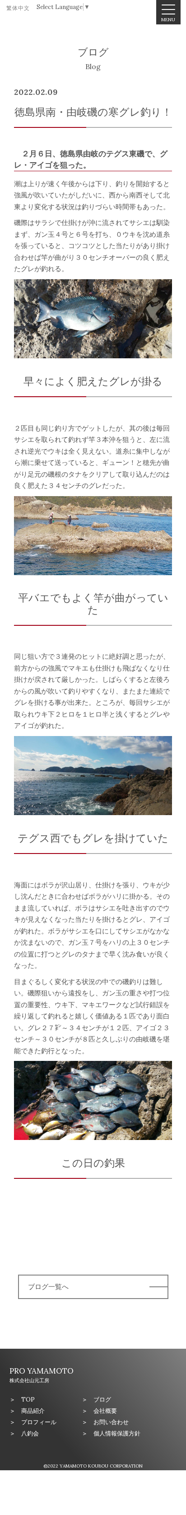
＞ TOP (22, 1399)
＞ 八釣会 (24, 1433)
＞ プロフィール (32, 1422)
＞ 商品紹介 (27, 1411)
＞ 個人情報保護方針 (111, 1433)
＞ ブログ (96, 1399)
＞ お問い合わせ (105, 1422)
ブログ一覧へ (48, 1286)
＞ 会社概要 (99, 1411)
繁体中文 (18, 8)
